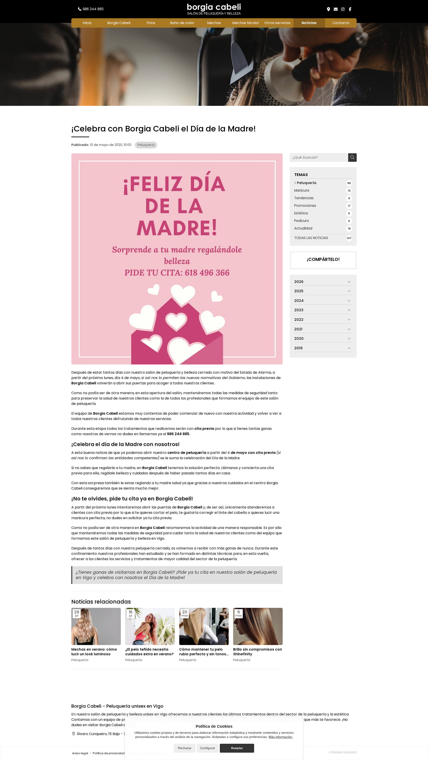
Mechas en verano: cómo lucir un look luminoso (94, 651)
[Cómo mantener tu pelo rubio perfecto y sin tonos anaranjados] (204, 626)
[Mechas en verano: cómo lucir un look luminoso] (96, 626)
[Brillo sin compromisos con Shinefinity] (258, 626)
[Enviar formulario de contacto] (336, 9)
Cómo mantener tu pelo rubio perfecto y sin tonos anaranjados (202, 652)
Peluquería (146, 145)
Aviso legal (80, 753)
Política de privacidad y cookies (116, 753)
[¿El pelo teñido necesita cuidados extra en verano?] (150, 626)
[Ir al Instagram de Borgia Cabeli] (343, 9)
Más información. (281, 737)
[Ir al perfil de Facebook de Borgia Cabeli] (350, 9)
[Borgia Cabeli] (214, 9)
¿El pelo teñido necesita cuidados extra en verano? (149, 651)
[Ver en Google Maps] (328, 9)
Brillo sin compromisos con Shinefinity (257, 651)
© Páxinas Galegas (343, 752)
